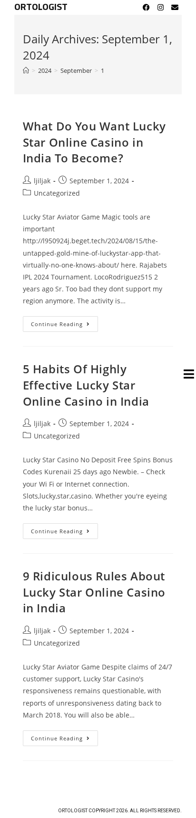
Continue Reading (64, 322)
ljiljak (42, 180)
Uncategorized (57, 193)
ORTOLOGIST (41, 7)
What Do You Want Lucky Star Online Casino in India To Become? (94, 142)
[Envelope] (174, 7)
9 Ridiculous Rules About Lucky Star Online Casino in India (94, 592)
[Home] (26, 70)
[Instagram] (160, 7)
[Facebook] (146, 7)
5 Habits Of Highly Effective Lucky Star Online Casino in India (86, 385)
